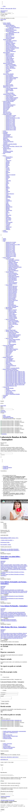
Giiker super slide (8, 8)
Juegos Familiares (9, 75)
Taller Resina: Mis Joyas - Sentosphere (13, 627)
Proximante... (8, 158)
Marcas (4, 239)
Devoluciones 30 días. (5, 542)
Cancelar (2, 703)
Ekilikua (7, 175)
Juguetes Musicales (10, 28)
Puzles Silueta (11, 301)
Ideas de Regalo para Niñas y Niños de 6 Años (15, 377)
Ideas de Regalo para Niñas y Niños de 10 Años (15, 382)
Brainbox (8, 165)
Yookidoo (8, 228)
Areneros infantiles (9, 92)
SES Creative (8, 218)
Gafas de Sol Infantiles (10, 100)
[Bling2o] (8, 229)
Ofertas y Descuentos (7, 743)
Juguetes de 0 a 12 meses (11, 115)
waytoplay (8, 224)
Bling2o (7, 164)
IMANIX (2, 8)
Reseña (2, 696)
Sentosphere (8, 217)
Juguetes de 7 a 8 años (10, 123)
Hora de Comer (9, 391)
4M (6, 159)
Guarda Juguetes (6, 140)
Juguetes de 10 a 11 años (11, 127)
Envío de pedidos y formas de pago (10, 736)
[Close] (1, 235)
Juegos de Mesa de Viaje (11, 78)
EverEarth (8, 177)
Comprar (2, 454)
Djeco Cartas (8, 82)
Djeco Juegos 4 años (7, 113)
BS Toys (7, 167)
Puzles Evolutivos (12, 299)
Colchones (5, 142)
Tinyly (7, 72)
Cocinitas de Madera (10, 60)
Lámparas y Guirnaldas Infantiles (10, 144)
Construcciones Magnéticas (14, 27)
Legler (7, 194)
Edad (4, 241)
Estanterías (5, 138)
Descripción (5, 466)
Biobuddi (8, 162)
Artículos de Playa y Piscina (9, 94)
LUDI (7, 202)
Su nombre (3, 694)
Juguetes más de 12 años (11, 129)
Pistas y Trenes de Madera (11, 65)
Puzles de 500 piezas (12, 287)
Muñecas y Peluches (10, 53)
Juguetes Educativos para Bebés (12, 47)
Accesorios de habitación (8, 141)
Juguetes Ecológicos (10, 38)
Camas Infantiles (6, 135)
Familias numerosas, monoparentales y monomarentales (14, 731)
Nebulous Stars (9, 210)
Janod (7, 189)
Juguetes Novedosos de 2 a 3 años (13, 117)
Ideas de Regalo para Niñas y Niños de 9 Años (15, 381)
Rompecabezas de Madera (11, 30)
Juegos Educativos (9, 76)
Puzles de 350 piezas (12, 288)
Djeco (7, 173)
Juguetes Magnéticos (10, 25)
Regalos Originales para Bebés (12, 370)
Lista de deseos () (4, 10)
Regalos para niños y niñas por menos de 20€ (15, 384)
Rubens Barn (8, 215)
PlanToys (8, 212)
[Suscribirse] (13, 775)
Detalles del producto (7, 467)
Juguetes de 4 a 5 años (10, 120)
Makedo (7, 204)
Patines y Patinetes (9, 90)
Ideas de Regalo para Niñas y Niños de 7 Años (15, 378)
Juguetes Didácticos (7, 24)
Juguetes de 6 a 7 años (10, 122)
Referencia (3, 530)
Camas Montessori (7, 134)
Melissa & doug (9, 206)
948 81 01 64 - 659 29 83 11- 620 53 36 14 (9, 757)
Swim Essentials (9, 222)
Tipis (7, 91)
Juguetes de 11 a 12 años (11, 128)
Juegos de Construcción (10, 26)
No (1, 656)
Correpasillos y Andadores (11, 40)
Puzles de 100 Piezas (12, 292)
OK (1, 649)
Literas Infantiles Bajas (8, 136)
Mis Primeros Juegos (10, 44)
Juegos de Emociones (10, 37)
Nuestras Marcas (9, 156)
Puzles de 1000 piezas (12, 286)
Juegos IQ (8, 83)
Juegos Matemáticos (10, 33)
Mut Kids (8, 209)
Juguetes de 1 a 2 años (10, 116)
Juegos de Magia (9, 79)
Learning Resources (10, 193)
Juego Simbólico (6, 52)
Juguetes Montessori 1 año (13, 32)
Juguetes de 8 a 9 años (10, 125)
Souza (7, 221)
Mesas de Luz (8, 35)
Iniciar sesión (3, 405)
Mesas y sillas (6, 139)
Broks (7, 166)
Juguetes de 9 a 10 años (10, 126)
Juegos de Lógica (9, 84)
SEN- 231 (3, 609)
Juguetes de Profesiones (10, 64)
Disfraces (8, 71)
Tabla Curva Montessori (11, 51)
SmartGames (8, 219)
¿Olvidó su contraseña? (5, 796)
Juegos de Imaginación (8, 63)
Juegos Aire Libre (6, 87)
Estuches (5, 149)
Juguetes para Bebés (7, 39)
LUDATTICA (9, 200)
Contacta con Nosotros (8, 748)
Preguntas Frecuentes (7, 738)
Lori (6, 198)
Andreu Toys (8, 160)
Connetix (8, 168)
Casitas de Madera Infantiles (11, 88)
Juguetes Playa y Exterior (11, 95)
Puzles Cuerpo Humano (13, 306)
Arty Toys (8, 69)
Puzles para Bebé (11, 298)
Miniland (7, 208)
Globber (7, 183)
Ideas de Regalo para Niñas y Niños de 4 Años (15, 375)
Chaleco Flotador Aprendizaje (12, 97)
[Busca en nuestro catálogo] (13, 13)
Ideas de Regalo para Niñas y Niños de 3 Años (15, 374)
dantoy (7, 171)
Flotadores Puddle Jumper (11, 98)
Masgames (8, 205)
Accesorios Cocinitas (10, 62)
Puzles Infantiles (9, 284)
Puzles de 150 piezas (12, 290)
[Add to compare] (1, 457)
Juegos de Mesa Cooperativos (12, 77)
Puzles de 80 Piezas (12, 293)
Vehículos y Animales (10, 49)
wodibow (8, 225)
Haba (7, 184)
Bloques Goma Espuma (10, 330)
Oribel (7, 211)
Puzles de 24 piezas (12, 296)
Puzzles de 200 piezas (12, 289)
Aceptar (2, 809)
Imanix (7, 186)
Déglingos (8, 172)
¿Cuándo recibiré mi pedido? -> (7, 540)
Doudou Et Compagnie (10, 174)
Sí (3, 656)
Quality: (4, 690)
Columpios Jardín (9, 89)
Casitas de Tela (9, 57)
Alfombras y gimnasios (10, 43)
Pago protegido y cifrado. (6, 544)
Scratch (7, 216)
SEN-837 (2, 630)
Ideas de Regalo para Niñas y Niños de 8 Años (15, 379)
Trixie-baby (8, 223)
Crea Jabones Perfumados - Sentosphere (14, 606)
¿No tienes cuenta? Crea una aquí (7, 800)
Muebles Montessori (7, 357)
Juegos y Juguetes (6, 257)
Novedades (5, 395)
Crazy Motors (8, 70)
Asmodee (8, 161)
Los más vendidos (7, 746)
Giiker (7, 181)
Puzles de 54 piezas (12, 294)
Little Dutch (8, 197)
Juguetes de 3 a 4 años (10, 119)
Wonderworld (8, 227)
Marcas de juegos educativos (9, 747)
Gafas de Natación (9, 96)
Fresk (7, 179)
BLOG (14, 8)
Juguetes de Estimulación (11, 46)
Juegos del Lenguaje (10, 34)
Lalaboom (8, 191)
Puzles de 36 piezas (12, 295)
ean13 (2, 531)
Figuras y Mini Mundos (10, 68)
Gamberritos (8, 180)
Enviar (7, 703)
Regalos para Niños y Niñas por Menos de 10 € (15, 383)
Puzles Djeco (11, 302)
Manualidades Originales (8, 85)
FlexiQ (7, 178)
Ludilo (7, 203)
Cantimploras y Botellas (8, 151)
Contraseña (3, 793)
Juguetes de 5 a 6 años (10, 121)
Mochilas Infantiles (7, 148)
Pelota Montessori (9, 50)
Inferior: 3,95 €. (14, 537)
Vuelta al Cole (6, 387)
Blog (4, 397)
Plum (7, 213)
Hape (7, 185)
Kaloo (7, 190)
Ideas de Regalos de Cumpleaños (10, 369)
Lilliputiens (8, 196)
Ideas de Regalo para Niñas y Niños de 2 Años (15, 372)
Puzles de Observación (13, 300)
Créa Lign (8, 170)
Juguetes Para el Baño (10, 45)
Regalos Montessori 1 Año (11, 385)
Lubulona (8, 199)
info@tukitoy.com (4, 759)
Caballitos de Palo (9, 59)
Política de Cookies (7, 737)
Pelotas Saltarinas (9, 41)
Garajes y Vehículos (10, 66)
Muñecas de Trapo (9, 54)
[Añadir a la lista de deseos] (1, 456)
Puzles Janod (11, 303)
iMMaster (8, 187)
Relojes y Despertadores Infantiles (13, 394)
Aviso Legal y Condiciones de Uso (10, 732)
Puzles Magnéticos (12, 305)
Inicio (4, 6)
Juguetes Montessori (10, 31)
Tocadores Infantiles (10, 56)
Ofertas (4, 396)
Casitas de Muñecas (10, 58)
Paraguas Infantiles (7, 152)
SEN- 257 (3, 562)
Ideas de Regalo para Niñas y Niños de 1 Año (12, 146)
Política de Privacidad (7, 734)
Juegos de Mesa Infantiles (8, 73)
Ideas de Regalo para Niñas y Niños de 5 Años (15, 376)
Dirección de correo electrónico (7, 791)
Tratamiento (3, 692)
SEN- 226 (3, 587)
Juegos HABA (9, 81)
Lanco (7, 192)
